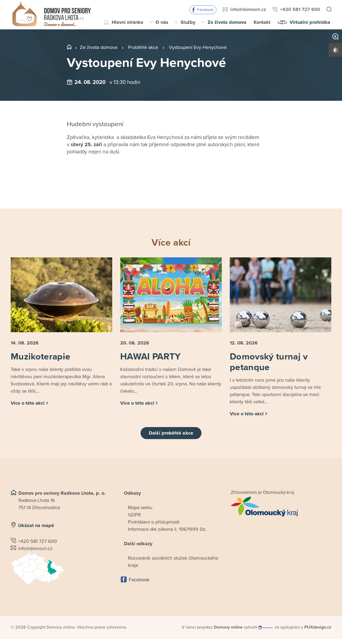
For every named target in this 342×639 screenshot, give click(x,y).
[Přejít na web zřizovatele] (281, 506)
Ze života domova (227, 22)
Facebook (205, 9)
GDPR (134, 515)
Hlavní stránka (127, 22)
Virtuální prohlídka (310, 22)
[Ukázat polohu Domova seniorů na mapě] (61, 568)
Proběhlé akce (143, 47)
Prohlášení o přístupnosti (153, 522)
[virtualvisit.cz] (265, 627)
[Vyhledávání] (329, 10)
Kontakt (262, 22)
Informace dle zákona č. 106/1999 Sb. (167, 529)
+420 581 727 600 (300, 9)
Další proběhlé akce (171, 433)
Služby (188, 22)
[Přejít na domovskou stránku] (51, 14)
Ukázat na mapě (36, 525)
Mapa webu (140, 507)
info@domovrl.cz (248, 9)
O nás (162, 22)
